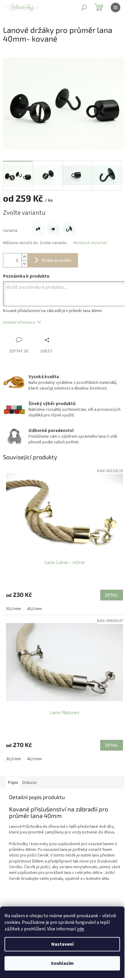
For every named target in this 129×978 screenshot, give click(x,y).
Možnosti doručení (90, 243)
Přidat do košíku (57, 260)
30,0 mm (13, 609)
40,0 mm (34, 609)
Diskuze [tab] (29, 783)
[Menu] (116, 7)
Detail (111, 594)
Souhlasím (62, 963)
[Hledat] (84, 7)
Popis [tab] (13, 783)
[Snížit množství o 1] (24, 263)
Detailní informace (19, 323)
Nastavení (62, 944)
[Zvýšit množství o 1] (24, 256)
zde (80, 929)
